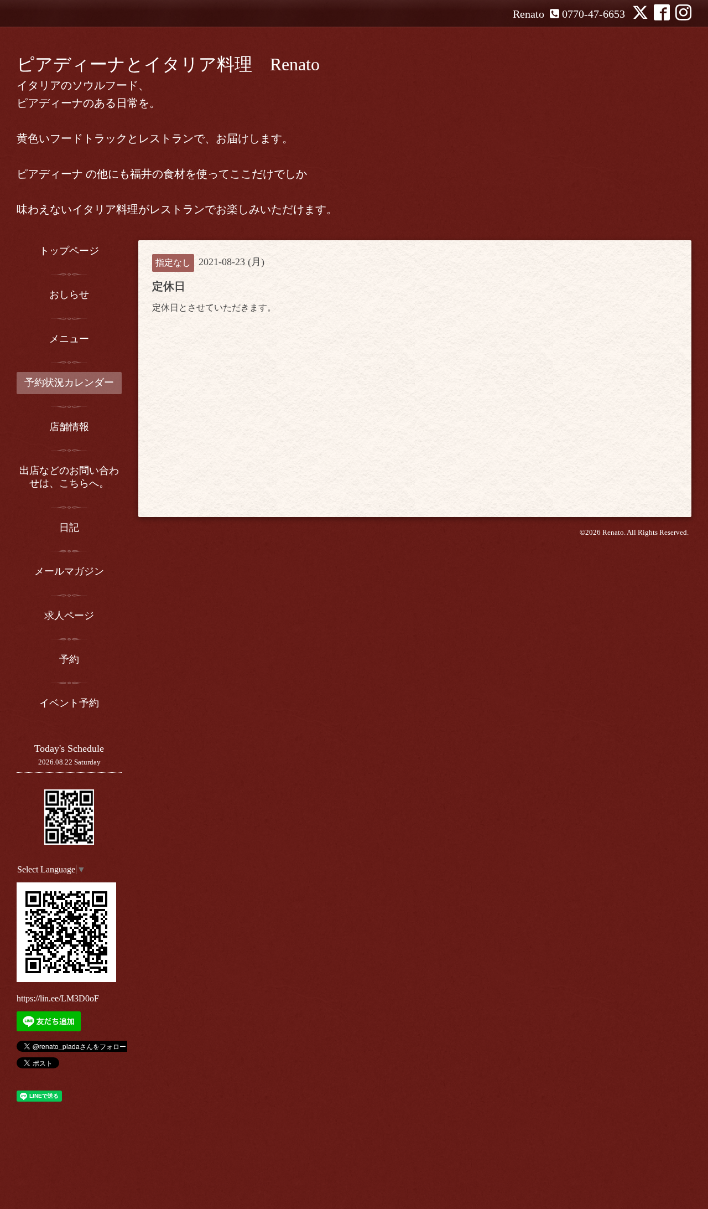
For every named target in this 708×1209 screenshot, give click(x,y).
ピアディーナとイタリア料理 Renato (168, 64)
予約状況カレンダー (69, 382)
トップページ (69, 250)
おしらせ (69, 294)
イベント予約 (69, 703)
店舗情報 (69, 426)
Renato (613, 532)
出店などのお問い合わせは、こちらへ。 (69, 477)
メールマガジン (69, 571)
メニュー (69, 338)
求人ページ (69, 615)
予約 (69, 659)
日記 (69, 527)
